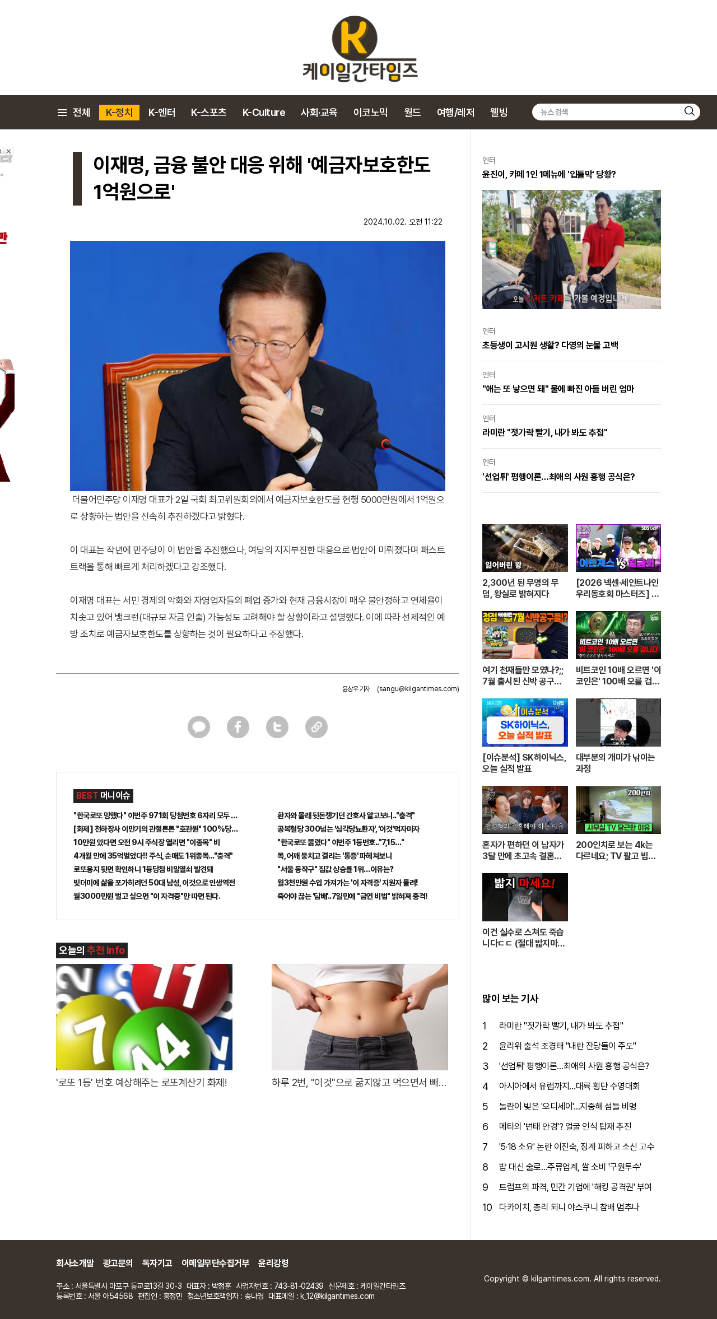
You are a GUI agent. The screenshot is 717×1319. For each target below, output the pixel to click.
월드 (412, 112)
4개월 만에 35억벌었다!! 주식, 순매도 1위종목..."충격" (153, 855)
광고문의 (118, 1263)
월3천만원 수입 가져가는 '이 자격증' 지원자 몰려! (347, 882)
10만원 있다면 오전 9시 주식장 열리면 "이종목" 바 (146, 842)
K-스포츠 (209, 112)
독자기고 (157, 1263)
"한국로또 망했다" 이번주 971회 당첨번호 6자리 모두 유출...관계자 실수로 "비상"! (155, 815)
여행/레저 (456, 112)
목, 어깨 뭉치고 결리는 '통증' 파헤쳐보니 (334, 855)
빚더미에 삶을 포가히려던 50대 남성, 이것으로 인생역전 (154, 882)
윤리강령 (273, 1263)
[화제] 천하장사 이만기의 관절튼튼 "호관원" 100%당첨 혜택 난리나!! (155, 828)
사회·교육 (319, 112)
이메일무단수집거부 (215, 1263)
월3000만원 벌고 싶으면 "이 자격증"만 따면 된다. (146, 896)
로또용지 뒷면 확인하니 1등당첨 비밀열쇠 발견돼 (143, 869)
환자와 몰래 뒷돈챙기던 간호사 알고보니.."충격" (346, 815)
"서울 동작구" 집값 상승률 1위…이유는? (335, 869)
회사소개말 (75, 1263)
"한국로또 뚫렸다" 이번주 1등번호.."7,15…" (340, 842)
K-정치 (119, 112)
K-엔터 (161, 112)
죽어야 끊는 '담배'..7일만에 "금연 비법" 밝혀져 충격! (352, 896)
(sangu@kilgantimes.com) (418, 689)
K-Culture (264, 112)
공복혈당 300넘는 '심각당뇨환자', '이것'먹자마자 (348, 828)
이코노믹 (370, 112)
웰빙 (499, 112)
